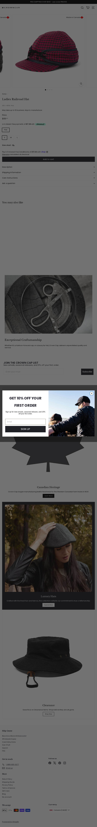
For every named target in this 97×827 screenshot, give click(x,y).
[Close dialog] (92, 393)
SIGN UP (25, 429)
